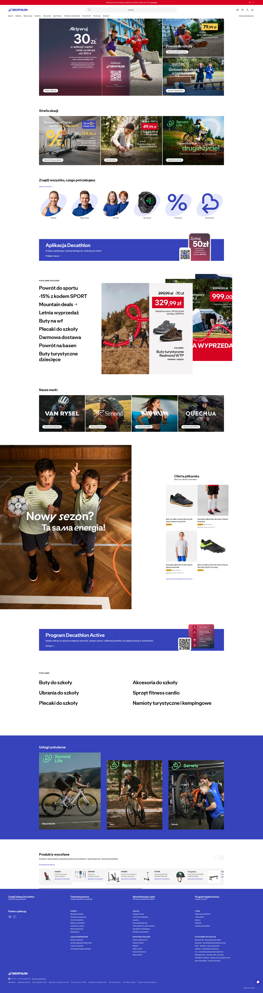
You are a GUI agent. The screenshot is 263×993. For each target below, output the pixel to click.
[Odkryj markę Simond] (108, 413)
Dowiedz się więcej (47, 865)
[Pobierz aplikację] (100, 57)
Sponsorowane (216, 58)
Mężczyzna (84, 218)
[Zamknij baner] (253, 2)
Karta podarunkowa (246, 16)
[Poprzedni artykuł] (215, 857)
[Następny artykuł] (221, 857)
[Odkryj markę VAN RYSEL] (62, 413)
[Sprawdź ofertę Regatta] (193, 76)
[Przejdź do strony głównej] (18, 9)
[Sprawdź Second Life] (193, 140)
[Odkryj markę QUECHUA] (201, 413)
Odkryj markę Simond (97, 427)
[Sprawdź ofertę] (131, 140)
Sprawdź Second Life (175, 160)
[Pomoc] (242, 9)
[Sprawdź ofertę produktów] (69, 140)
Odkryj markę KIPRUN (144, 427)
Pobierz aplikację (50, 90)
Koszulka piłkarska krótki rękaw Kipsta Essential (179, 566)
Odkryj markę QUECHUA (191, 427)
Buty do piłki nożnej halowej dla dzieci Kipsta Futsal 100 (179, 520)
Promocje (97, 16)
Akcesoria (147, 218)
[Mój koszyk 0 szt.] (252, 9)
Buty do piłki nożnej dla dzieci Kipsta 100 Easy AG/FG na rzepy (212, 566)
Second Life (209, 218)
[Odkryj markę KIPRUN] (155, 413)
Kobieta (53, 218)
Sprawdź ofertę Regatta (175, 90)
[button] (214, 527)
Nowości (106, 16)
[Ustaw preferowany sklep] (237, 9)
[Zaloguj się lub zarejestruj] (247, 9)
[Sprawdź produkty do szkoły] (193, 38)
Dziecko (116, 218)
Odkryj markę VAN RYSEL (52, 427)
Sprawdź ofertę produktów (53, 160)
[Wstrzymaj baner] (249, 2)
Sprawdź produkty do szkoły (177, 52)
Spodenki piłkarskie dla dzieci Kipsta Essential (212, 520)
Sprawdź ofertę (111, 160)
